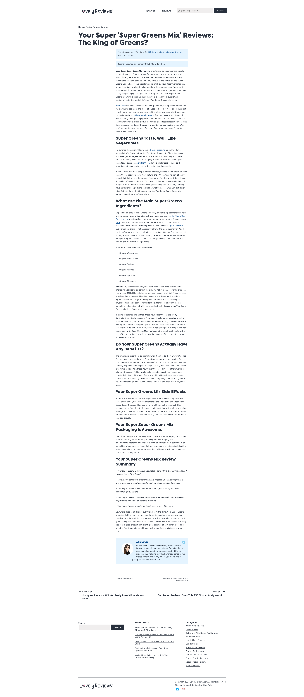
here (118, 222)
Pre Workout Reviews (195, 647)
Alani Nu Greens (143, 163)
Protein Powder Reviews (97, 27)
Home (81, 27)
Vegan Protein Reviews (196, 662)
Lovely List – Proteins (195, 640)
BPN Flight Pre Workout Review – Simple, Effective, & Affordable (153, 628)
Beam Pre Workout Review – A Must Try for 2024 (154, 642)
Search (81, 623)
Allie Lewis (152, 52)
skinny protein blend (143, 115)
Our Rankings (192, 644)
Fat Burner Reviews (194, 636)
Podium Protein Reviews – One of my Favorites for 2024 (151, 649)
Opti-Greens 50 (176, 225)
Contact (195, 685)
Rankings (150, 10)
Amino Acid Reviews (195, 626)
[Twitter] (183, 542)
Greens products (157, 150)
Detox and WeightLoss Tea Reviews (202, 633)
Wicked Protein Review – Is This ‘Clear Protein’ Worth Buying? (152, 656)
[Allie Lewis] (127, 548)
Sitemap (178, 685)
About (187, 685)
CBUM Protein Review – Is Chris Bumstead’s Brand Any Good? (154, 635)
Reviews (166, 10)
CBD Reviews (192, 629)
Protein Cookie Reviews (196, 654)
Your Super (121, 105)
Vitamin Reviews (193, 665)
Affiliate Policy (207, 685)
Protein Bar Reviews (195, 651)
